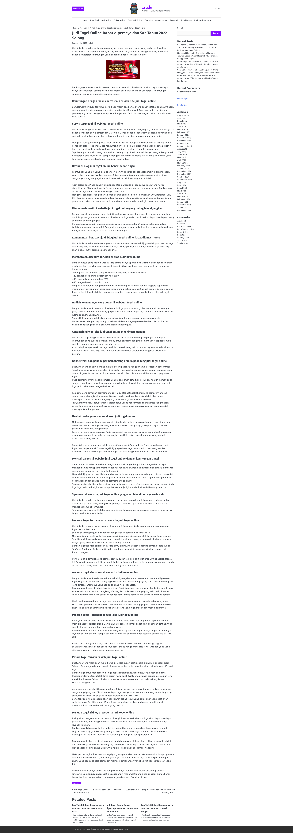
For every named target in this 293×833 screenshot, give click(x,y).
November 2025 (184, 140)
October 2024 (183, 177)
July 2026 (181, 118)
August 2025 (183, 149)
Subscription (78, 9)
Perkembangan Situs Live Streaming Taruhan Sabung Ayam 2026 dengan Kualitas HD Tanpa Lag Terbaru (197, 78)
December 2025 (184, 138)
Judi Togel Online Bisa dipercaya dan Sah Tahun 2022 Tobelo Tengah (157, 808)
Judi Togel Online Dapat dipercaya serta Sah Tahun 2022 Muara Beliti (122, 808)
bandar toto (182, 105)
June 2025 (182, 154)
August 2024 (183, 182)
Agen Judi (94, 20)
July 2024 (181, 185)
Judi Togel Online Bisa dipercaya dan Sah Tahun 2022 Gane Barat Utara (88, 808)
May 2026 (181, 124)
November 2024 (184, 174)
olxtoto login (182, 98)
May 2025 (181, 157)
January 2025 (183, 168)
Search (180, 28)
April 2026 (181, 127)
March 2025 (182, 163)
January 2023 (183, 208)
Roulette (149, 20)
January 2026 (183, 135)
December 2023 (184, 205)
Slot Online (106, 20)
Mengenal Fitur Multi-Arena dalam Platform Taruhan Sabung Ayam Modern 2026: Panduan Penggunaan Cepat (197, 56)
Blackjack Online (135, 20)
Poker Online (119, 20)
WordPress (124, 829)
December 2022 (184, 210)
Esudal (147, 7)
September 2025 (184, 146)
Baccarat (174, 20)
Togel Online (186, 20)
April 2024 (181, 194)
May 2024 (181, 191)
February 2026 (183, 132)
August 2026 (183, 115)
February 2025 (183, 166)
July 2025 (181, 152)
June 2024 (182, 188)
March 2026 (182, 129)
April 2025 (181, 160)
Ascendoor (106, 829)
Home (84, 20)
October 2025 (183, 143)
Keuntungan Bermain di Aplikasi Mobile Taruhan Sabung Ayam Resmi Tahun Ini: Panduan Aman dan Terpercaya (197, 64)
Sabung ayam (161, 20)
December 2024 (184, 171)
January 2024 (183, 202)
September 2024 (184, 180)
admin (91, 43)
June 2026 (182, 121)
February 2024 (183, 199)
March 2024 (182, 196)
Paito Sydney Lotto (202, 20)
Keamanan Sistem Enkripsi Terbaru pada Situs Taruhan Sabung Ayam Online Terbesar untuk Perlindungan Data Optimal (197, 47)
